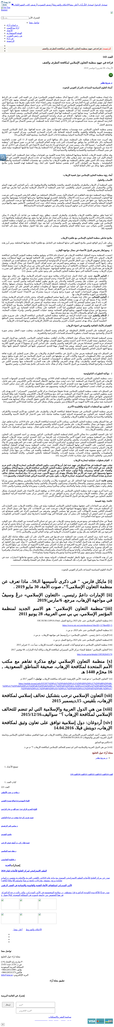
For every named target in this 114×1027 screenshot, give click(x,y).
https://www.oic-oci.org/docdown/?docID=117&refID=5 (87, 625)
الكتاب (16, 5)
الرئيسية (76, 48)
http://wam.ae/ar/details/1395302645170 (94, 654)
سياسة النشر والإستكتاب (60, 1017)
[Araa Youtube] (7, 50)
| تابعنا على (34, 942)
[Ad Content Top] (57, 8)
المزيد (8, 865)
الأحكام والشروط (34, 929)
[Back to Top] (3, 1024)
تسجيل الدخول (100, 5)
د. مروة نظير (106, 83)
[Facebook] (6, 45)
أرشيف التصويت (45, 5)
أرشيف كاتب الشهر (28, 5)
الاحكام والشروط (61, 5)
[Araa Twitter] (7, 47)
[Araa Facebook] (10, 933)
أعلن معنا (73, 5)
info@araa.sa (7, 975)
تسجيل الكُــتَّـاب (86, 5)
